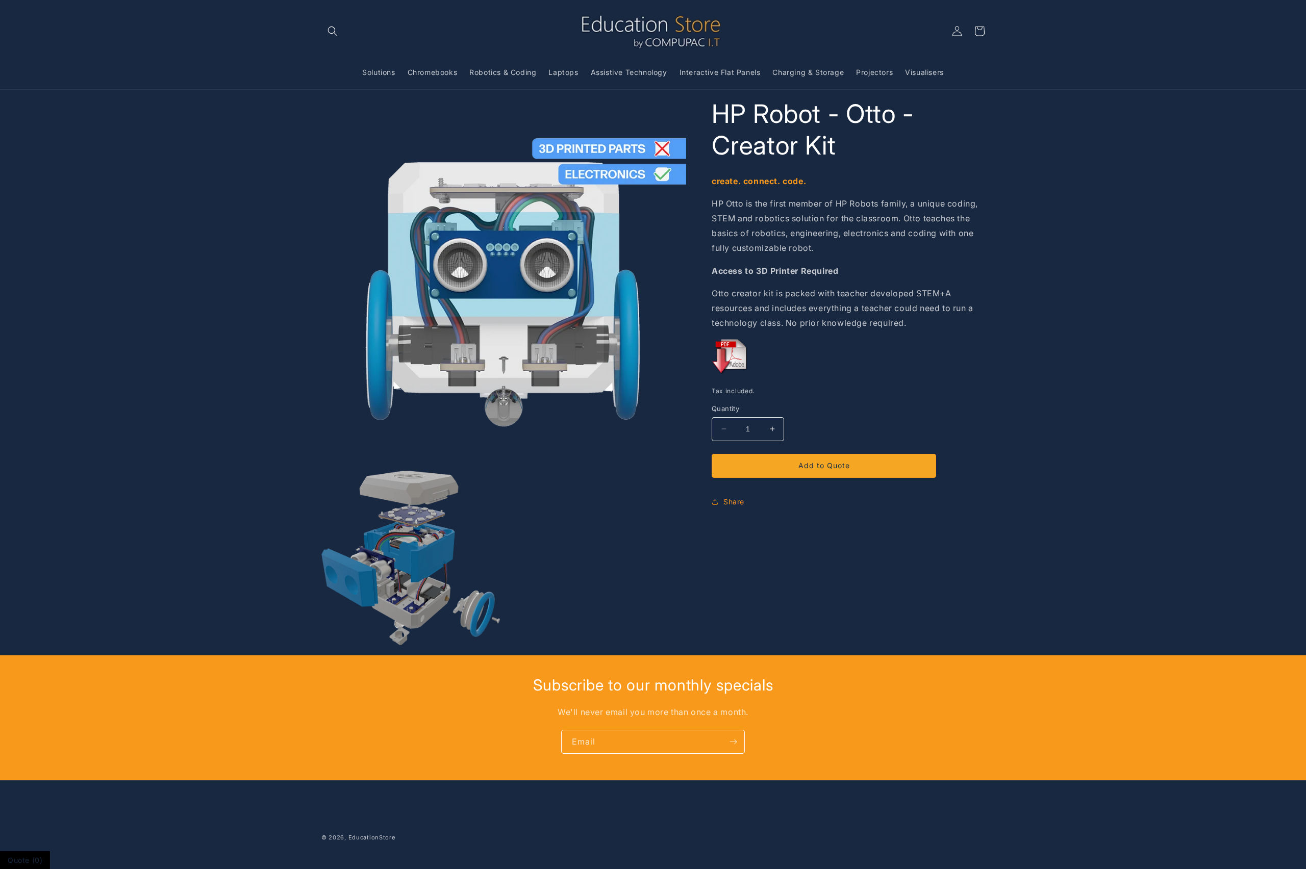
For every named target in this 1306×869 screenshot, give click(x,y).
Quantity (725, 408)
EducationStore (371, 837)
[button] (332, 31)
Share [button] (733, 501)
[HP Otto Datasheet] (731, 373)
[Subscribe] (733, 742)
